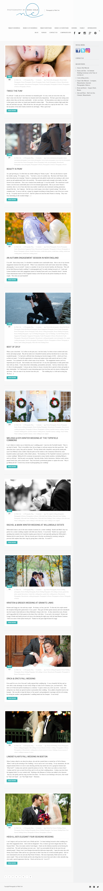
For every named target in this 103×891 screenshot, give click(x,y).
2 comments (39, 327)
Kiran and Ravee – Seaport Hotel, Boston (86, 89)
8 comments (39, 670)
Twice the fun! (14, 91)
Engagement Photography (33, 336)
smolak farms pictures (46, 251)
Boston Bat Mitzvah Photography (29, 329)
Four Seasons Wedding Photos (58, 830)
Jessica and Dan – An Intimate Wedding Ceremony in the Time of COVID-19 (87, 73)
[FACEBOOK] (74, 33)
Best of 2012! (13, 347)
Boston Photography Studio (38, 82)
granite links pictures (23, 594)
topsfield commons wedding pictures (36, 431)
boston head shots (18, 162)
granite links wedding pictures (50, 594)
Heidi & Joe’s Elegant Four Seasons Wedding (30, 837)
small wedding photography (24, 342)
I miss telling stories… (83, 78)
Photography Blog (29, 80)
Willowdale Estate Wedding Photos (40, 342)
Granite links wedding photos (36, 594)
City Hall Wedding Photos (62, 333)
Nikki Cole (18, 80)
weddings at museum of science (25, 752)
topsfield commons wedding (57, 429)
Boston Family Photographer (61, 329)
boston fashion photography (48, 160)
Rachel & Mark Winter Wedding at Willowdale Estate (35, 525)
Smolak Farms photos (35, 251)
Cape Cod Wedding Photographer (37, 333)
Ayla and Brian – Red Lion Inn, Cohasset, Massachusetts (86, 94)
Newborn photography (44, 84)
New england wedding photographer (55, 514)
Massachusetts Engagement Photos (26, 249)
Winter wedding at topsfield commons (23, 433)
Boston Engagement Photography (46, 329)
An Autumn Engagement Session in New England (33, 258)
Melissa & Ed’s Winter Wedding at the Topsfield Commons (32, 439)
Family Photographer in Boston (53, 82)
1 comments (39, 425)
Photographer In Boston (56, 84)
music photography (25, 164)
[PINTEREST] (95, 33)
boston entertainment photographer (54, 158)
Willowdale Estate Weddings (45, 518)
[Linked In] (90, 887)
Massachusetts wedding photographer (45, 338)
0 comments (39, 80)
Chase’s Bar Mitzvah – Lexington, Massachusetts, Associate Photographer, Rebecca (86, 83)
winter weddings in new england (40, 433)
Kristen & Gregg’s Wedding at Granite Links (30, 603)
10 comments (39, 745)
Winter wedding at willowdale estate (61, 518)
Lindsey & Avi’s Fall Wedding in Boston (27, 756)
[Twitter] (98, 887)
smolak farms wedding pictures (30, 253)
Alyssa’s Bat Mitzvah (83, 68)
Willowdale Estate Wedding (45, 516)
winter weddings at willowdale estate (35, 520)
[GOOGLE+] (90, 33)
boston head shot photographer (63, 160)
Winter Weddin (64, 431)
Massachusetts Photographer (32, 84)
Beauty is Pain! (14, 169)
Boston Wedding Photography (61, 331)
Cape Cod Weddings (50, 333)
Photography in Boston (25, 86)
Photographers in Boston (49, 164)
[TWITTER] (79, 33)
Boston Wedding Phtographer (21, 333)
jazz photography (52, 162)
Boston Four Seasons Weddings (54, 828)
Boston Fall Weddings (52, 745)
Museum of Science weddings (48, 748)
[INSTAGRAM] (85, 33)
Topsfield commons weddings (53, 431)
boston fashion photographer (34, 160)
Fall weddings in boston (56, 592)
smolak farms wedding (57, 251)
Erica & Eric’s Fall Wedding (21, 678)
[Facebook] (94, 887)
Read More (12, 110)
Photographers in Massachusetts (22, 750)
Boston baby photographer (52, 80)
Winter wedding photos (19, 520)
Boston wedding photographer (46, 331)
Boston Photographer (26, 82)
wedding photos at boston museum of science (41, 750)
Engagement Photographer (20, 336)
